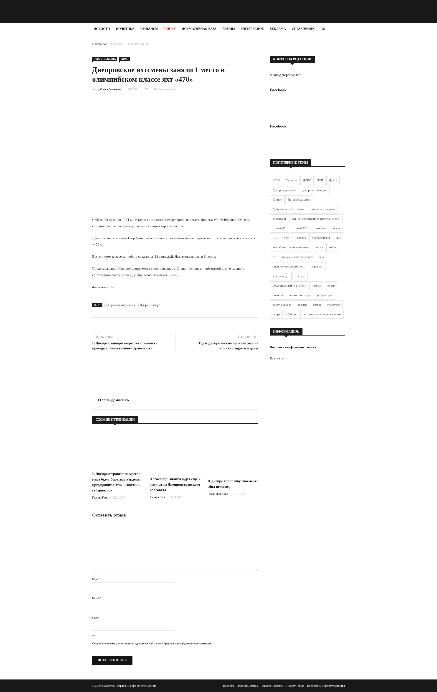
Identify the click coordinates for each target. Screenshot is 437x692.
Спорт (170, 29)
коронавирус (281, 276)
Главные (291, 180)
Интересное (252, 29)
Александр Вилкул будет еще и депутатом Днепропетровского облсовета (175, 484)
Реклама (278, 29)
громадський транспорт (297, 257)
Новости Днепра (138, 44)
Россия (336, 228)
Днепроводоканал (284, 190)
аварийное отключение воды (291, 247)
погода (316, 285)
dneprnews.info (103, 287)
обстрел (300, 276)
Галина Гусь (100, 497)
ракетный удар (282, 304)
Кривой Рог (300, 228)
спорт (156, 305)
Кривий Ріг (280, 228)
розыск (302, 304)
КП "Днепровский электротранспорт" (316, 218)
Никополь (319, 228)
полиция (278, 295)
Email (96, 598)
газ (274, 257)
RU (322, 29)
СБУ (275, 237)
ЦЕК (339, 237)
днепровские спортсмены (120, 305)
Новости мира (295, 685)
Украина (300, 237)
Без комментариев (164, 89)
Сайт (95, 617)
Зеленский (279, 218)
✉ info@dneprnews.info (285, 75)
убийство (292, 314)
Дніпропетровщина (322, 209)
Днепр (333, 180)
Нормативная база (199, 29)
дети (322, 257)
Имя (96, 579)
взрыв (319, 247)
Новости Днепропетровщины (326, 685)
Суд (286, 237)
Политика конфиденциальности (293, 347)
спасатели (333, 304)
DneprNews (99, 44)
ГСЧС (276, 180)
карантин (317, 266)
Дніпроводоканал (299, 199)
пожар (331, 285)
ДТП (320, 180)
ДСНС (307, 180)
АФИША (228, 29)
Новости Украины (272, 685)
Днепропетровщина (314, 190)
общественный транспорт (289, 285)
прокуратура (324, 295)
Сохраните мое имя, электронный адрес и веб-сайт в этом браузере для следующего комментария (152, 643)
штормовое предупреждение (322, 314)
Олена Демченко (110, 89)
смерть (317, 304)
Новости (102, 29)
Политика (125, 29)
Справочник (303, 29)
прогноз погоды (299, 295)
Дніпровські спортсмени (288, 209)
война (332, 247)
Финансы (149, 29)
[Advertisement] (27, 103)
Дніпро (144, 305)
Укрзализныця (321, 237)
